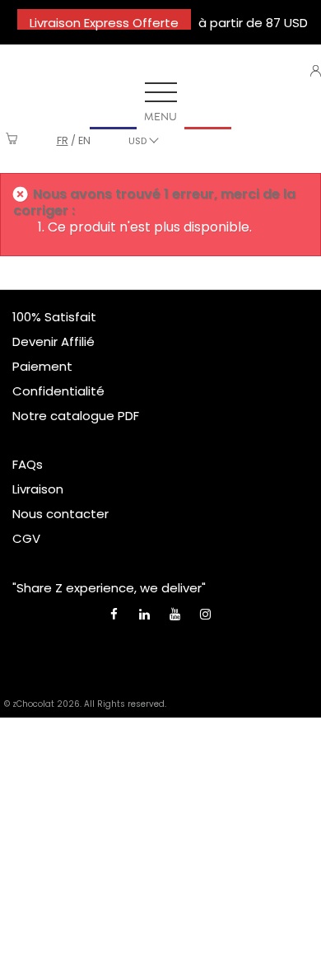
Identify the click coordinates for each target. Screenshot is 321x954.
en (84, 140)
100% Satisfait (54, 316)
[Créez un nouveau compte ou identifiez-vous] (315, 71)
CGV (26, 538)
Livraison (37, 489)
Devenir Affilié (53, 341)
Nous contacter (60, 513)
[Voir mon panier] (12, 140)
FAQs (27, 464)
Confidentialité (58, 391)
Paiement (42, 366)
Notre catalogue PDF (75, 415)
